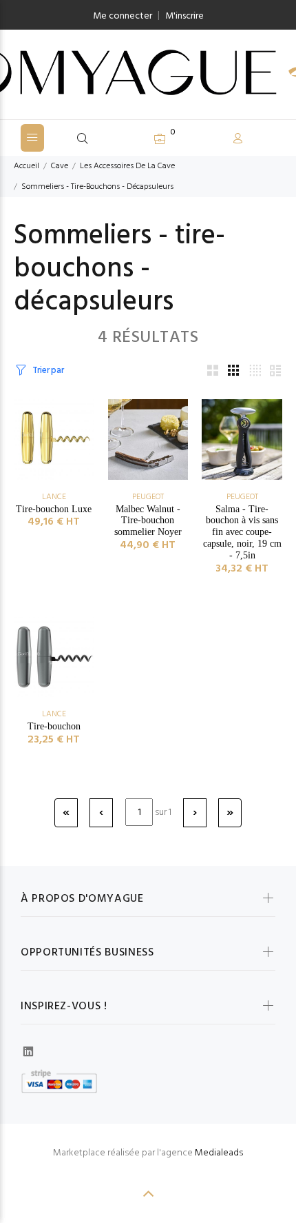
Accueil (26, 166)
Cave (59, 166)
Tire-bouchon (54, 726)
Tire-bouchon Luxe (54, 509)
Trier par (47, 370)
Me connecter (122, 16)
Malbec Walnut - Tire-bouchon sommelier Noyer (148, 521)
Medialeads (219, 1153)
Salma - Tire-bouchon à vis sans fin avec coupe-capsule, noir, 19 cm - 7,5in (242, 532)
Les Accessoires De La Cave (127, 166)
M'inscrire (184, 16)
